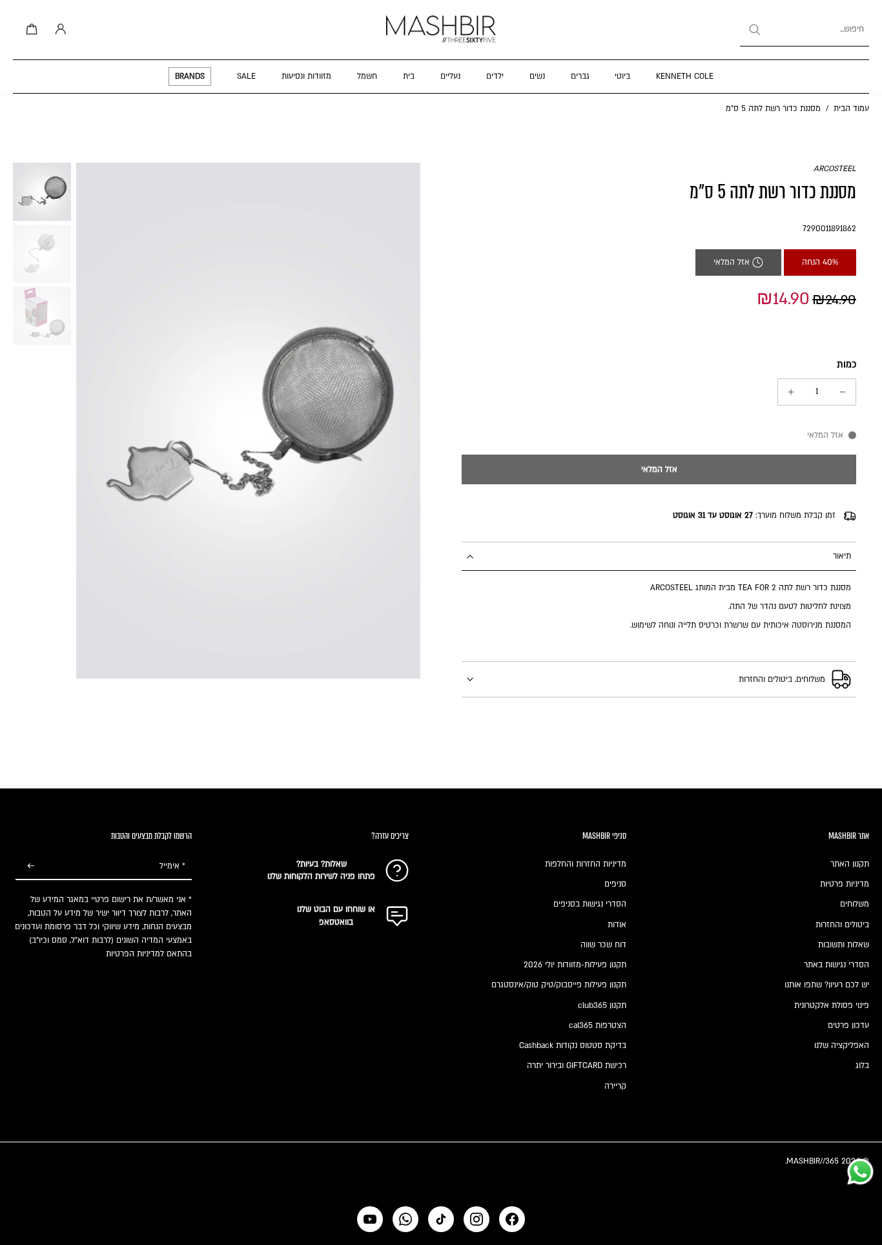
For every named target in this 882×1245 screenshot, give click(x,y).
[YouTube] (370, 1219)
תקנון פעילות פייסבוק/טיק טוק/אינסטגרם (558, 985)
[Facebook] (512, 1219)
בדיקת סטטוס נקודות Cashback (572, 1045)
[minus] (843, 392)
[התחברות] (58, 30)
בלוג (862, 1065)
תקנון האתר (849, 864)
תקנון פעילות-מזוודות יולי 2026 (575, 965)
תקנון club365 (602, 1005)
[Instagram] (476, 1219)
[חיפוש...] (754, 30)
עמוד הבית (851, 108)
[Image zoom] (248, 421)
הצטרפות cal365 (597, 1025)
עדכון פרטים (848, 1025)
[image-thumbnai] (42, 192)
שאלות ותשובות (843, 945)
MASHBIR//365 (812, 1161)
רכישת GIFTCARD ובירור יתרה (576, 1065)
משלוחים (854, 904)
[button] (659, 469)
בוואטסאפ (336, 922)
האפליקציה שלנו (841, 1045)
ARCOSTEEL (835, 168)
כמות (846, 364)
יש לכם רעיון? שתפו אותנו (827, 985)
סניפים (615, 884)
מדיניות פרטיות (844, 884)
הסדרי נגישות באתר (836, 965)
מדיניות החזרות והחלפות (585, 864)
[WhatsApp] (405, 1219)
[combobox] (804, 29)
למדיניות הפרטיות (135, 954)
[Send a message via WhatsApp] (860, 1172)
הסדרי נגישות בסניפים (589, 904)
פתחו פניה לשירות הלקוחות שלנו (321, 876)
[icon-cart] (29, 30)
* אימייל (172, 866)
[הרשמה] (30, 866)
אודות (617, 925)
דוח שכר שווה (603, 945)
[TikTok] (441, 1219)
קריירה (615, 1086)
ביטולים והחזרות (842, 925)
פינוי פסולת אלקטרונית (831, 1005)
